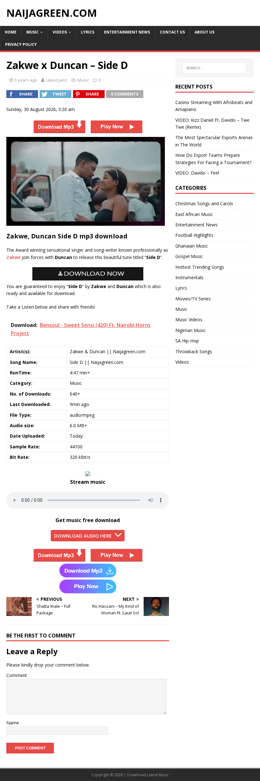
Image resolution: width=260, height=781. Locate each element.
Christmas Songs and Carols (204, 203)
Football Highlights (194, 235)
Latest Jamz (57, 80)
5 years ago (26, 80)
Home (10, 32)
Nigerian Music (190, 330)
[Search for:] (214, 68)
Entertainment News (127, 32)
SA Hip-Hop (187, 341)
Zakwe (13, 257)
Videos (60, 32)
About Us (204, 32)
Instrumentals (189, 277)
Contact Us (172, 32)
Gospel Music (189, 256)
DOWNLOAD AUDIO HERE (83, 535)
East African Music (194, 214)
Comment (16, 675)
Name (12, 723)
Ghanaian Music (191, 246)
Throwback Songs (193, 351)
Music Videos (188, 320)
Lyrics (87, 32)
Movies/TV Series (193, 299)
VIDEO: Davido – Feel (197, 173)
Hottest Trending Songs (199, 267)
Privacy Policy (21, 44)
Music (32, 32)
